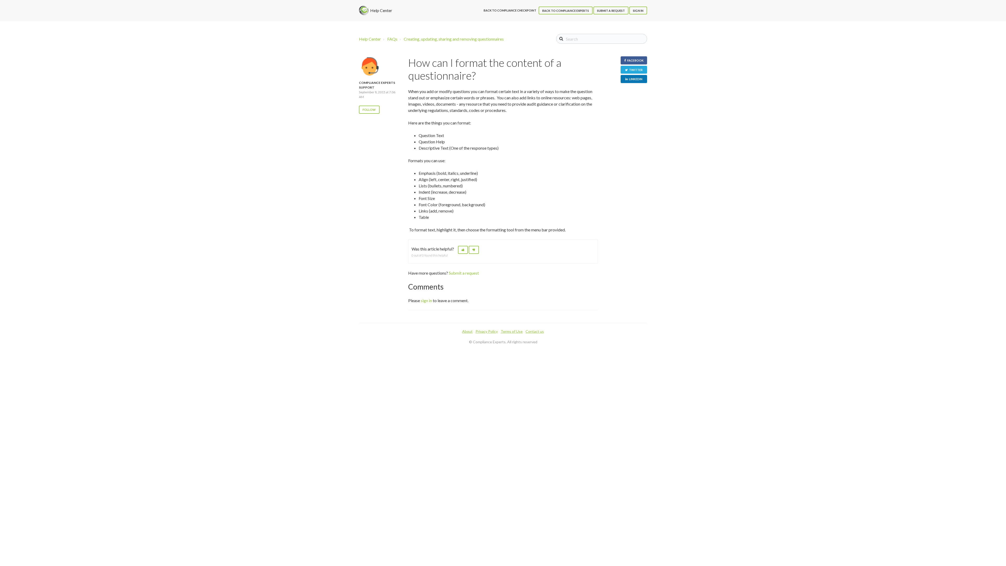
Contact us (535, 331)
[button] (463, 250)
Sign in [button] (638, 10)
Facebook (635, 60)
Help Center (370, 38)
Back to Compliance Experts (565, 10)
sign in (426, 300)
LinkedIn (635, 79)
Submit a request (611, 10)
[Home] (364, 10)
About (467, 331)
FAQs (392, 38)
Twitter (636, 70)
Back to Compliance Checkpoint (510, 10)
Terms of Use (512, 331)
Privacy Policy (486, 331)
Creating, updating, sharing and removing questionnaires (454, 38)
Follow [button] (369, 109)
